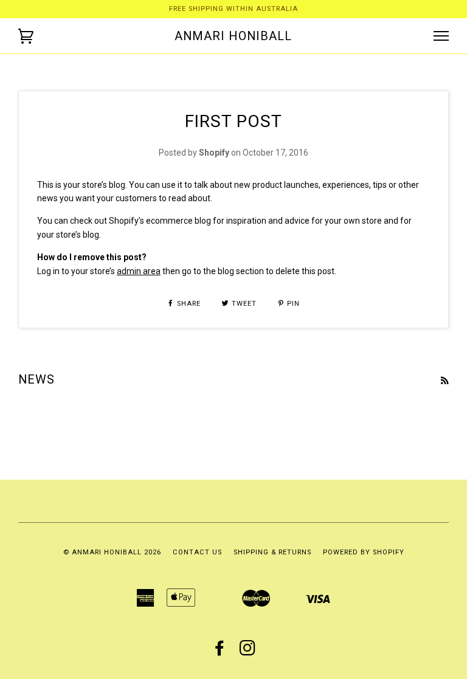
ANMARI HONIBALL (233, 36)
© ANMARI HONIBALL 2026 (112, 552)
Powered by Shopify (363, 552)
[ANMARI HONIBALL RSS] (444, 380)
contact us (197, 552)
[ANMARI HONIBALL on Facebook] (220, 652)
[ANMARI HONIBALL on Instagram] (248, 652)
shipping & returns (272, 552)
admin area (139, 271)
